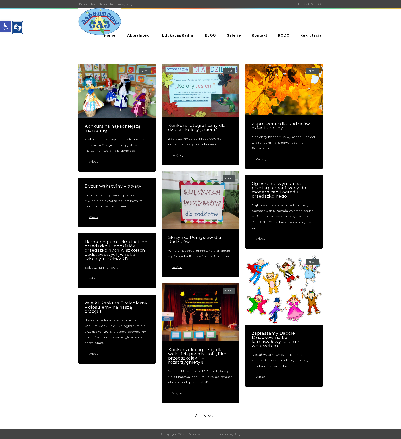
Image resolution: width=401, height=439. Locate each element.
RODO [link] (284, 35)
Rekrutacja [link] (311, 35)
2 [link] (196, 415)
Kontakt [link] (259, 35)
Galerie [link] (234, 35)
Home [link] (109, 35)
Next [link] (208, 415)
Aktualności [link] (139, 35)
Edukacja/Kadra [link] (177, 35)
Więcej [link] (94, 161)
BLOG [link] (210, 35)
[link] (5, 26)
